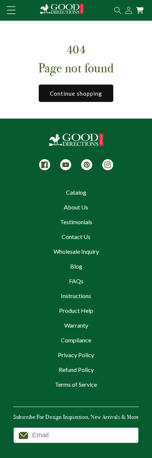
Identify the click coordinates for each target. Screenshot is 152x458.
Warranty (76, 325)
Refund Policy (76, 369)
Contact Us (76, 236)
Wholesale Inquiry (76, 251)
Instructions (76, 295)
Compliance (76, 340)
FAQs (76, 280)
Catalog (76, 192)
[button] (11, 10)
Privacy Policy (76, 354)
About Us (76, 207)
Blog (76, 266)
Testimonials (76, 221)
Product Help (76, 310)
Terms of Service (76, 384)
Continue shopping (76, 93)
